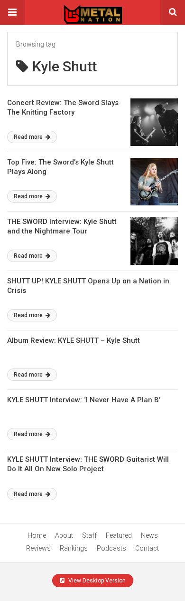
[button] (12, 12)
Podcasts (111, 548)
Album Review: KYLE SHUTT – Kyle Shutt (73, 340)
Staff (89, 535)
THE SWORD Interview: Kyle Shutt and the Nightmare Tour (62, 226)
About (64, 535)
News (149, 535)
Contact (147, 548)
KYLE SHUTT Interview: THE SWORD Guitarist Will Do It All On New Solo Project (88, 464)
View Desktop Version (96, 580)
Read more (29, 137)
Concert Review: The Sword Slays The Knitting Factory (63, 107)
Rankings (74, 548)
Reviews (38, 548)
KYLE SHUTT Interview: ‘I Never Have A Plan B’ (83, 400)
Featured (119, 535)
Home (37, 535)
